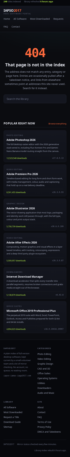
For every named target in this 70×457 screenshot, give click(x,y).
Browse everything (57, 123)
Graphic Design (45, 363)
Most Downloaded (40, 18)
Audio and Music (45, 392)
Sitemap (8, 426)
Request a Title (11, 417)
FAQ (6, 26)
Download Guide (12, 422)
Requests (58, 18)
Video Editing (44, 358)
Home (7, 18)
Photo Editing (44, 354)
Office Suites (43, 373)
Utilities (41, 383)
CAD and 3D (43, 368)
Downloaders (44, 388)
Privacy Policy (44, 426)
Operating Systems (47, 378)
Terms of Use (44, 422)
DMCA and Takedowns (49, 431)
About (40, 407)
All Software (20, 18)
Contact (16, 26)
